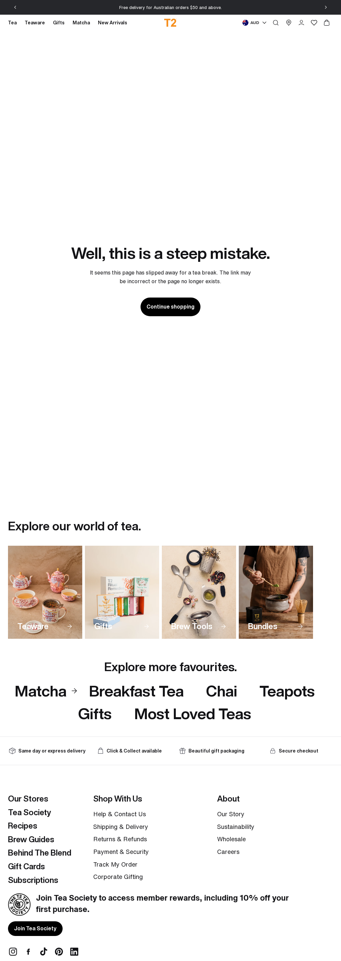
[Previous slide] (15, 7)
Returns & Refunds (120, 839)
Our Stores (28, 799)
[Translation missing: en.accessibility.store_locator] (288, 22)
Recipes (22, 826)
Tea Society (29, 812)
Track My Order (115, 864)
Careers (228, 851)
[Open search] (275, 22)
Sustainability (235, 826)
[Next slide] (326, 7)
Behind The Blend (39, 853)
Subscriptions (33, 880)
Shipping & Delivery (120, 826)
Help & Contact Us (119, 814)
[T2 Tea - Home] (170, 23)
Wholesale (231, 839)
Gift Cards (26, 866)
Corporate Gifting (118, 876)
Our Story (230, 814)
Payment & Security (121, 851)
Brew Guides (31, 839)
